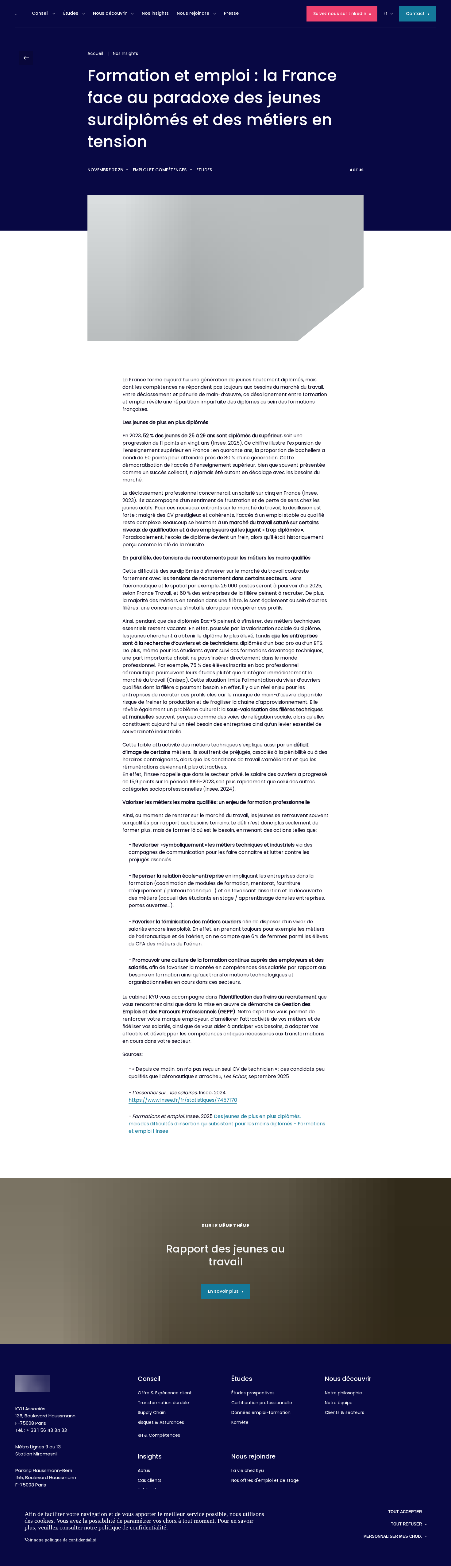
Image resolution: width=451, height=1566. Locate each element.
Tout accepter (405, 1512)
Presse (231, 13)
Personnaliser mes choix (393, 1536)
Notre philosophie (343, 1393)
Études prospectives (253, 1393)
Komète (240, 1423)
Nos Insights (125, 53)
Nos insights (155, 13)
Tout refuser (406, 1524)
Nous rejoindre (193, 13)
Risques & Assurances (161, 1423)
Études (70, 13)
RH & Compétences (159, 1435)
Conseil (40, 13)
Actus (144, 1471)
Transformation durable (163, 1403)
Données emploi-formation (261, 1413)
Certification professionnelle (261, 1403)
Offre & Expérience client (165, 1393)
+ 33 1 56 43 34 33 (46, 1431)
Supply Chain (152, 1413)
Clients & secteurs (344, 1413)
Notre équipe (339, 1403)
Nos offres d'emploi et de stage (265, 1481)
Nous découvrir (110, 13)
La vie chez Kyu (247, 1471)
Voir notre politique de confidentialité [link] (60, 1539)
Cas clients (149, 1481)
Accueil (95, 53)
